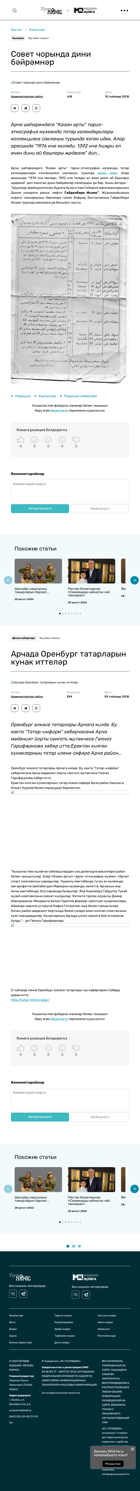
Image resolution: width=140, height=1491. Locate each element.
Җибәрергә (100, 509)
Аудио (13, 1335)
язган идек (107, 173)
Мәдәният (104, 1329)
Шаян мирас (105, 1322)
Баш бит (16, 29)
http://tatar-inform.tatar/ (30, 1000)
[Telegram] (25, 108)
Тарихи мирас (63, 1315)
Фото (12, 1322)
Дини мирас (62, 1342)
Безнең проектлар (20, 1342)
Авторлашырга (40, 508)
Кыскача (18, 38)
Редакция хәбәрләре (78, 396)
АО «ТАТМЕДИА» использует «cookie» (115, 1430)
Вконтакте (59, 410)
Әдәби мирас (63, 1329)
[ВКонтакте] (15, 108)
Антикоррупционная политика (61, 1392)
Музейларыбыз (64, 1322)
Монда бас (113, 1463)
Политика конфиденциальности (115, 1472)
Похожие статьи (36, 548)
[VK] (13, 1294)
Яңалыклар (37, 29)
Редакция (21, 396)
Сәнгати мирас (107, 1315)
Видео (13, 1329)
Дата (117, 94)
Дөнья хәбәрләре (23, 638)
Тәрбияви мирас (65, 1335)
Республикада (107, 1335)
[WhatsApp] (36, 108)
